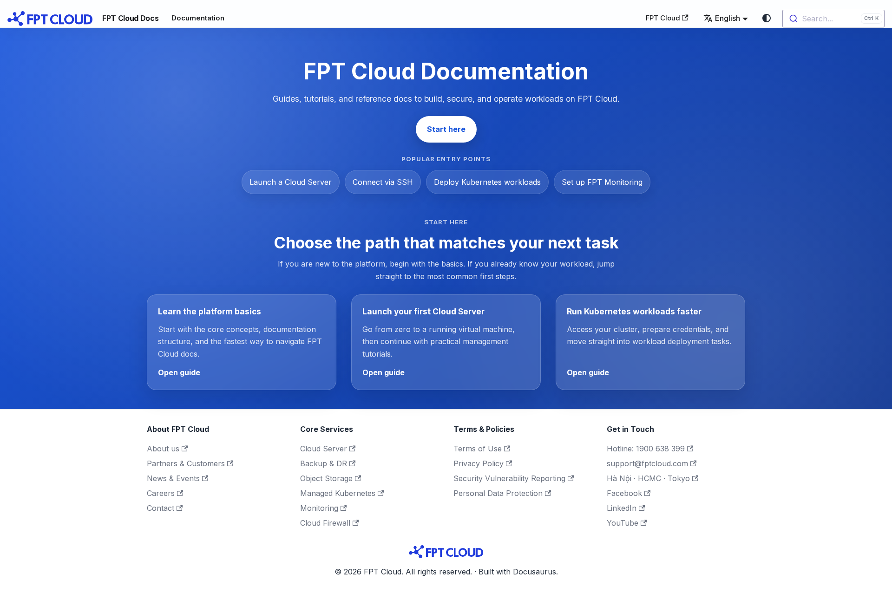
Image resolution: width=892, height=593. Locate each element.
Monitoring (319, 508)
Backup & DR (323, 463)
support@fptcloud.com (647, 463)
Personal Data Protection (498, 493)
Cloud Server (323, 448)
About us (163, 448)
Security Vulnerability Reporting (509, 478)
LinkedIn (621, 508)
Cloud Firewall (325, 523)
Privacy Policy (478, 463)
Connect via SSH (383, 182)
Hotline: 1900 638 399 (646, 448)
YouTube (622, 523)
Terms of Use (477, 448)
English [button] (727, 18)
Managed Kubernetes (337, 493)
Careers (161, 493)
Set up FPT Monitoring (602, 182)
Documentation (197, 18)
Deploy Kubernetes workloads (487, 182)
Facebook (624, 493)
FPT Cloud (663, 18)
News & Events (173, 478)
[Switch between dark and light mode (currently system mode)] (766, 18)
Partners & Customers (186, 463)
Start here (446, 129)
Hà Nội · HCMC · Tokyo (648, 478)
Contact (160, 508)
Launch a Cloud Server (290, 182)
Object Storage (326, 478)
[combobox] (833, 18)
